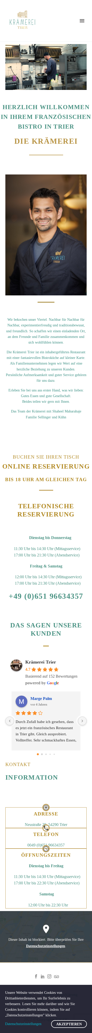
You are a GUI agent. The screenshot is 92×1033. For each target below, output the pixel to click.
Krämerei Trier (40, 662)
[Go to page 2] (46, 754)
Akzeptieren (69, 1024)
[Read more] (46, 817)
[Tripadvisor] (56, 976)
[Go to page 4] (54, 754)
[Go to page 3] (50, 754)
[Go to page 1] (42, 754)
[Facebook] (36, 976)
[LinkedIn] (43, 976)
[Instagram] (49, 976)
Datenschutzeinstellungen (45, 946)
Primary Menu (82, 21)
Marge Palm (41, 698)
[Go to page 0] (38, 754)
